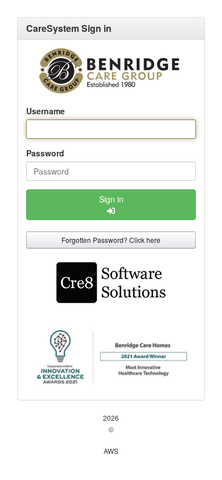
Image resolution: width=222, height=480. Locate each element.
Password (45, 153)
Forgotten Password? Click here (111, 240)
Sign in (111, 199)
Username (45, 111)
